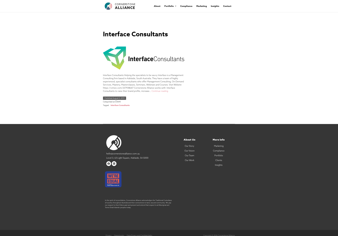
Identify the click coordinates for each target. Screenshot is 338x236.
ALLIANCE (125, 7)
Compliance (186, 6)
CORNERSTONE (125, 4)
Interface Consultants (135, 34)
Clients (218, 160)
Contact (227, 6)
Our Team (189, 155)
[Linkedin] (114, 163)
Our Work (189, 160)
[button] (170, 6)
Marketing (201, 6)
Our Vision (189, 150)
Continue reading (160, 91)
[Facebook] (108, 163)
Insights (215, 6)
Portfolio (169, 6)
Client (118, 101)
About (157, 6)
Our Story (189, 146)
